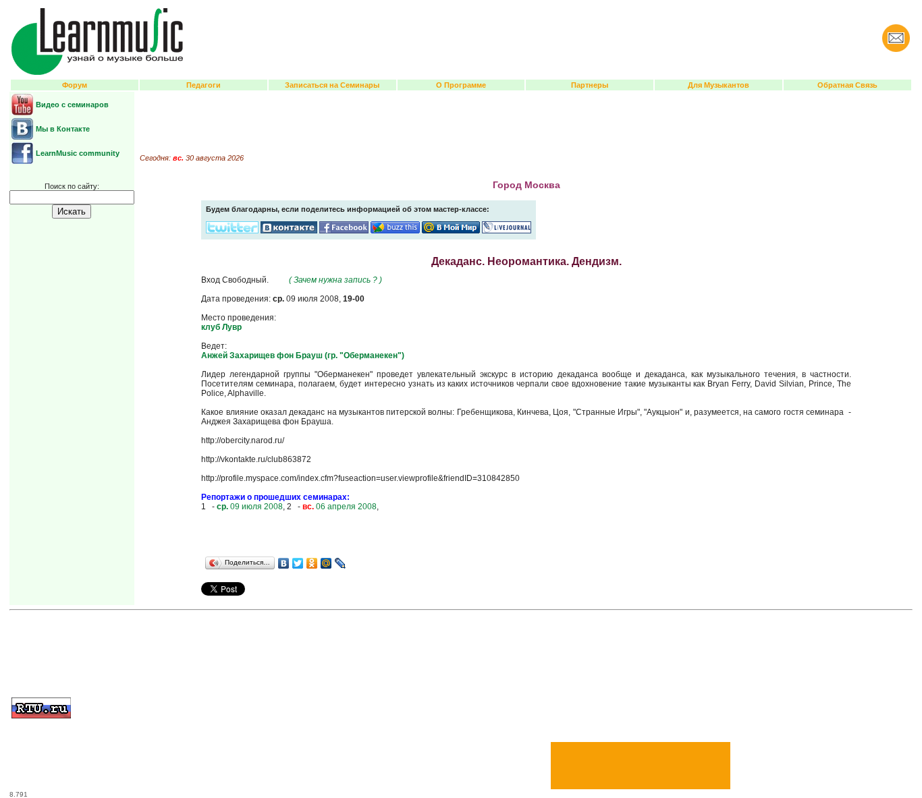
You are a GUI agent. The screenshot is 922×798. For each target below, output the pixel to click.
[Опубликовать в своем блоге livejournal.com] (506, 231)
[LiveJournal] (340, 563)
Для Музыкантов (718, 85)
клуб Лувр (221, 327)
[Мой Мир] (326, 563)
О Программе (461, 85)
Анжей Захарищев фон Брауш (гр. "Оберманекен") (302, 355)
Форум (74, 85)
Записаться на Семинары (332, 85)
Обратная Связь (847, 85)
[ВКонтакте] (284, 563)
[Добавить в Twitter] (232, 231)
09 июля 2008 (250, 506)
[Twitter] (298, 563)
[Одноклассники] (312, 563)
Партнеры (589, 85)
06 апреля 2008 (339, 506)
